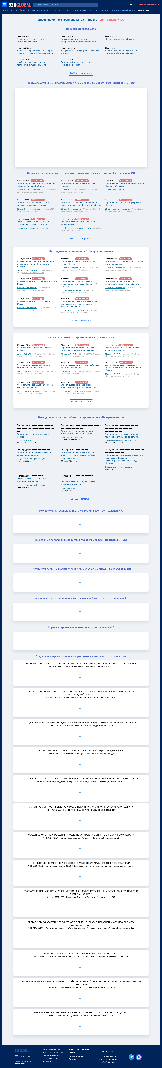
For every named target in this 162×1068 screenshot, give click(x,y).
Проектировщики (98, 10)
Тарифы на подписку (79, 1049)
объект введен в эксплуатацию (73, 192)
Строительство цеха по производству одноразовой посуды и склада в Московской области (79, 304)
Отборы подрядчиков (41, 10)
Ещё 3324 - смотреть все (81, 238)
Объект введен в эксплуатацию (32, 228)
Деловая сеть (47, 1061)
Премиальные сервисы (51, 1058)
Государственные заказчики (53, 1052)
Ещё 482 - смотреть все (81, 401)
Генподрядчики (78, 10)
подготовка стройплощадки (33, 192)
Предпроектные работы (73, 310)
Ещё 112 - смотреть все (81, 321)
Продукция (115, 10)
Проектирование (71, 209)
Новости (25, 10)
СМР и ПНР (68, 190)
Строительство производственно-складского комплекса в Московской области (79, 284)
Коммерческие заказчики (51, 1049)
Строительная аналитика (52, 1055)
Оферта (72, 1052)
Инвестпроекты (9, 10)
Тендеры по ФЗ (62, 10)
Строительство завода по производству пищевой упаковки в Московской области (36, 264)
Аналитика (143, 10)
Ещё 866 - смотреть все (81, 499)
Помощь (73, 1059)
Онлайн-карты (129, 10)
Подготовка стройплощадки (75, 228)
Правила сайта (76, 1056)
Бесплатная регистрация (147, 5)
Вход (130, 5)
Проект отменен (114, 190)
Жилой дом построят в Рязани (119, 39)
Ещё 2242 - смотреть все (81, 73)
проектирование (30, 211)
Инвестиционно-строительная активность (67, 19)
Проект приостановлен (29, 190)
